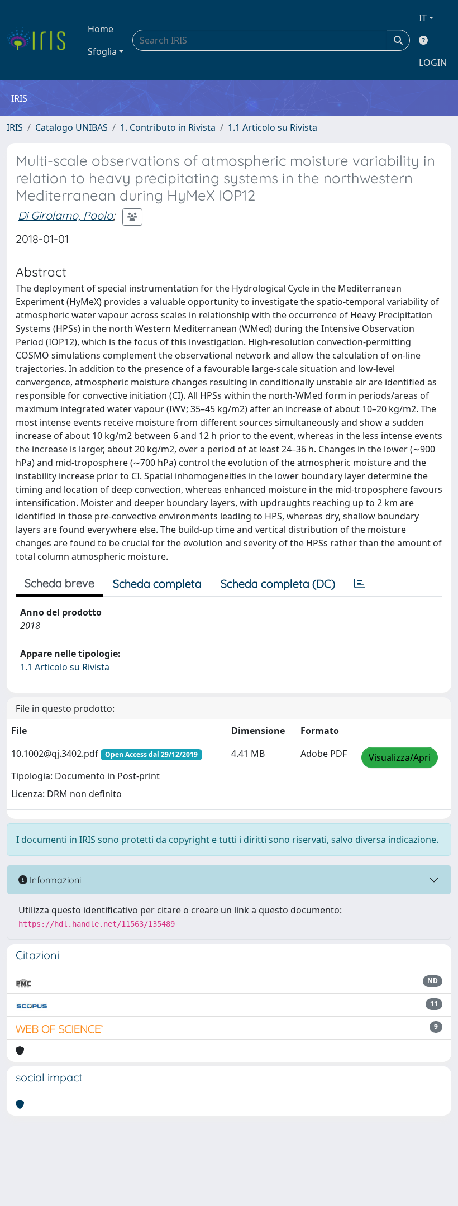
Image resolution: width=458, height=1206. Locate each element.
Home (100, 29)
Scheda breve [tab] (59, 583)
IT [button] (423, 18)
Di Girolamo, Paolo (65, 215)
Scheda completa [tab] (157, 583)
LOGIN (433, 62)
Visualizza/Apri (400, 757)
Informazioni (54, 879)
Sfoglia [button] (102, 51)
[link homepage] (40, 40)
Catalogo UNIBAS (71, 127)
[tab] (360, 583)
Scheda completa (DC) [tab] (278, 583)
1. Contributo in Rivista (168, 127)
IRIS (15, 127)
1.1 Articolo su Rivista (272, 127)
